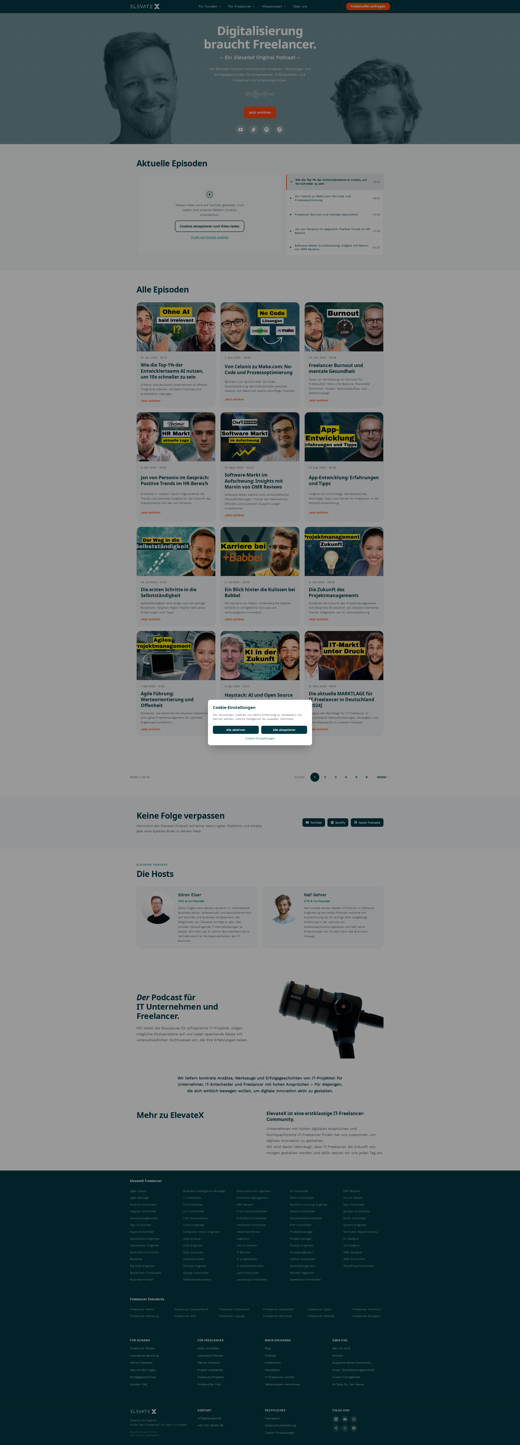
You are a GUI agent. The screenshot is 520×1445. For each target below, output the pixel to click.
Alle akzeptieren (284, 729)
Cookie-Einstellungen (260, 738)
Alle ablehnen (235, 729)
